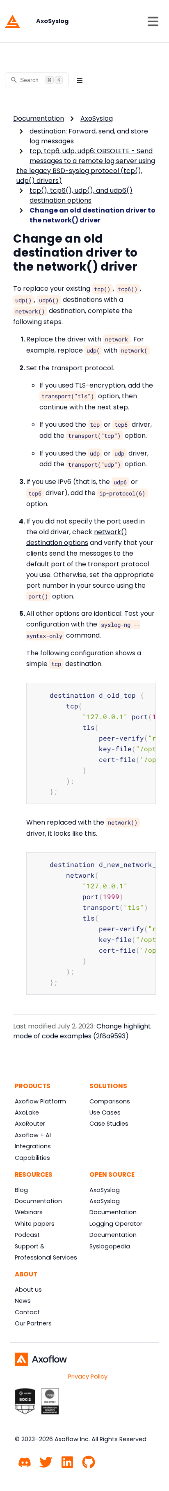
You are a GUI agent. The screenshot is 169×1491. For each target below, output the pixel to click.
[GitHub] (88, 1461)
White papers (35, 1224)
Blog (21, 1190)
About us (28, 1289)
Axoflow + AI (33, 1135)
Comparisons (109, 1101)
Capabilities (32, 1158)
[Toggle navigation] (153, 21)
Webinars (29, 1212)
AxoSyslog (96, 118)
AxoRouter (30, 1123)
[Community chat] (24, 1461)
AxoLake (27, 1112)
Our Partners (33, 1323)
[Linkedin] (67, 1461)
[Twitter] (46, 1461)
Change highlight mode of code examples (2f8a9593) (82, 1031)
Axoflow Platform (40, 1101)
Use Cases (105, 1112)
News (23, 1301)
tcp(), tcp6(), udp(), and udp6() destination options (81, 195)
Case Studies (108, 1123)
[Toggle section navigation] (79, 80)
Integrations (33, 1146)
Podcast (27, 1235)
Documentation (38, 118)
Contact (27, 1312)
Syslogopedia (109, 1246)
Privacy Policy (87, 1376)
